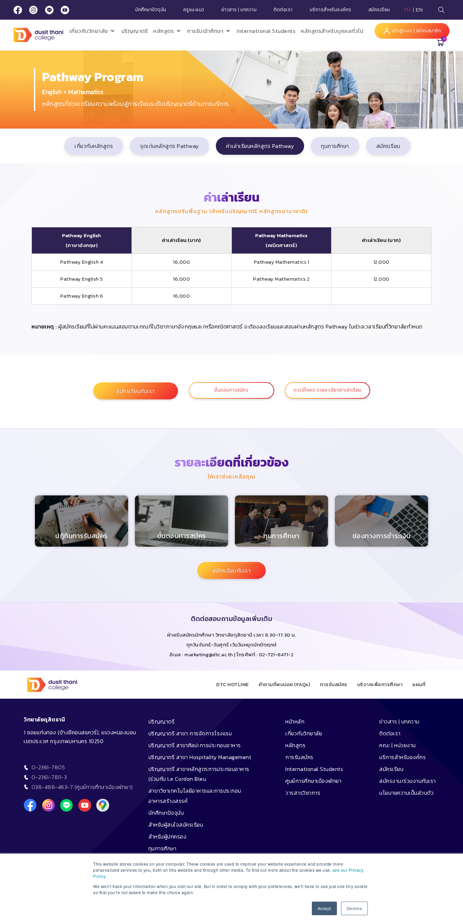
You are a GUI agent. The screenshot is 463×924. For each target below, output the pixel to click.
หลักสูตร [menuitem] (295, 745)
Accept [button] (324, 908)
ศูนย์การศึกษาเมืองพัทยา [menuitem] (313, 781)
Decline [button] (354, 908)
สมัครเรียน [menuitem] (388, 146)
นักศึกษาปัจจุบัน (150, 9)
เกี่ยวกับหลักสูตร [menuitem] (94, 146)
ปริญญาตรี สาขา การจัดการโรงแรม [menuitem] (190, 733)
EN (419, 10)
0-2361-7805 (48, 767)
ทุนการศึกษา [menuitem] (335, 146)
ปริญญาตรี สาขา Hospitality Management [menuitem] (199, 757)
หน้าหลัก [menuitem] (294, 721)
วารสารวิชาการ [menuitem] (302, 793)
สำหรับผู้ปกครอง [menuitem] (167, 836)
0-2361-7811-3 (49, 777)
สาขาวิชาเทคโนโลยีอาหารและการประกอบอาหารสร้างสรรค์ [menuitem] (194, 796)
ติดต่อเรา (283, 9)
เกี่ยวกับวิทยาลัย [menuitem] (303, 733)
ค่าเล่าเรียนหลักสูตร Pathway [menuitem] (260, 146)
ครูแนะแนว (193, 9)
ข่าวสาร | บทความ (239, 9)
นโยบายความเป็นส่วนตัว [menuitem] (406, 793)
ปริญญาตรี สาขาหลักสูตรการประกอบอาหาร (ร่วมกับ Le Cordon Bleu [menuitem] (198, 774)
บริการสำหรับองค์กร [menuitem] (402, 757)
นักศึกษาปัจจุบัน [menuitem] (166, 813)
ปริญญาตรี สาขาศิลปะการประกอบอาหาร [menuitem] (194, 745)
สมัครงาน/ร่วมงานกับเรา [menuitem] (407, 781)
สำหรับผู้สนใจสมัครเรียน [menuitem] (175, 825)
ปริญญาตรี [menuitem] (161, 721)
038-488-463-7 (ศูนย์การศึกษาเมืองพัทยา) (82, 787)
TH (407, 10)
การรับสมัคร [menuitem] (299, 757)
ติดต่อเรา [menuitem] (390, 733)
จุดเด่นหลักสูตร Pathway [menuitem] (169, 146)
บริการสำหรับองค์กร (330, 9)
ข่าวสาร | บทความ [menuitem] (399, 721)
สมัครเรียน (379, 9)
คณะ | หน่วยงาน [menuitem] (397, 745)
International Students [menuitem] (314, 769)
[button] (93, 31)
